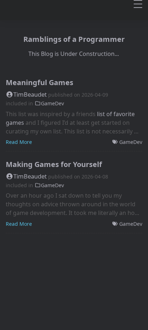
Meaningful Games (39, 82)
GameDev (52, 103)
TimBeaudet (30, 94)
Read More (19, 141)
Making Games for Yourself (54, 164)
